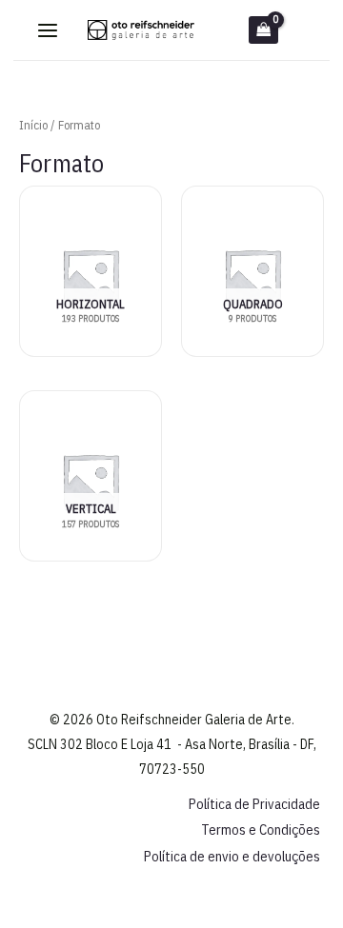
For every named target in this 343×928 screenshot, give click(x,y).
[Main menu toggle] (48, 30)
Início (33, 125)
